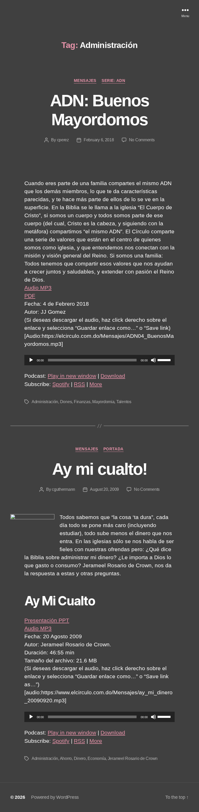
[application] (99, 360)
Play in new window (72, 376)
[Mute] (153, 360)
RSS (79, 384)
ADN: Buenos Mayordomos (99, 110)
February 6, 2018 (99, 140)
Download (113, 376)
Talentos (123, 402)
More (95, 384)
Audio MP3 (38, 288)
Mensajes (85, 80)
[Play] (31, 360)
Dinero (80, 758)
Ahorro (66, 758)
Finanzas (82, 402)
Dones (66, 402)
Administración (45, 402)
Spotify (60, 384)
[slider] (165, 359)
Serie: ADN (113, 80)
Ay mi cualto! (99, 469)
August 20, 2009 (104, 489)
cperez (63, 140)
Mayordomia (103, 402)
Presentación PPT (46, 620)
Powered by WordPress (55, 797)
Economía (97, 758)
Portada (113, 449)
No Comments (142, 140)
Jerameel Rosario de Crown (133, 758)
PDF (29, 296)
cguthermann (63, 489)
